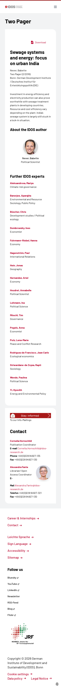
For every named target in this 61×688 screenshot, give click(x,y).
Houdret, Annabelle (20, 290)
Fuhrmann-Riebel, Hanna (23, 240)
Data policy (15, 678)
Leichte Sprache (19, 537)
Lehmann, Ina (17, 302)
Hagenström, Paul (20, 252)
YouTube (13, 583)
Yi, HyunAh (16, 389)
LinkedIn (13, 589)
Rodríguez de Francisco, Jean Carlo (29, 352)
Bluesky (12, 577)
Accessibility (17, 550)
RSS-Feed (13, 602)
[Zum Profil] (43, 472)
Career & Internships (22, 518)
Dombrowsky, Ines (20, 227)
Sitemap (14, 557)
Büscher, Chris (18, 211)
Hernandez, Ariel (19, 277)
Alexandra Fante (19, 466)
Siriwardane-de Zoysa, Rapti (25, 364)
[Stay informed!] (30, 415)
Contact (13, 525)
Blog (10, 608)
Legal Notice (39, 678)
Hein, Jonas (16, 265)
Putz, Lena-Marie (19, 340)
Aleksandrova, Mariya (21, 183)
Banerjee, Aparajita (20, 195)
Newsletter (14, 596)
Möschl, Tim (16, 315)
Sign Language (18, 544)
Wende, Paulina (18, 377)
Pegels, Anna (17, 327)
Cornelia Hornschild (21, 440)
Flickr (11, 614)
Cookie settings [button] (18, 674)
